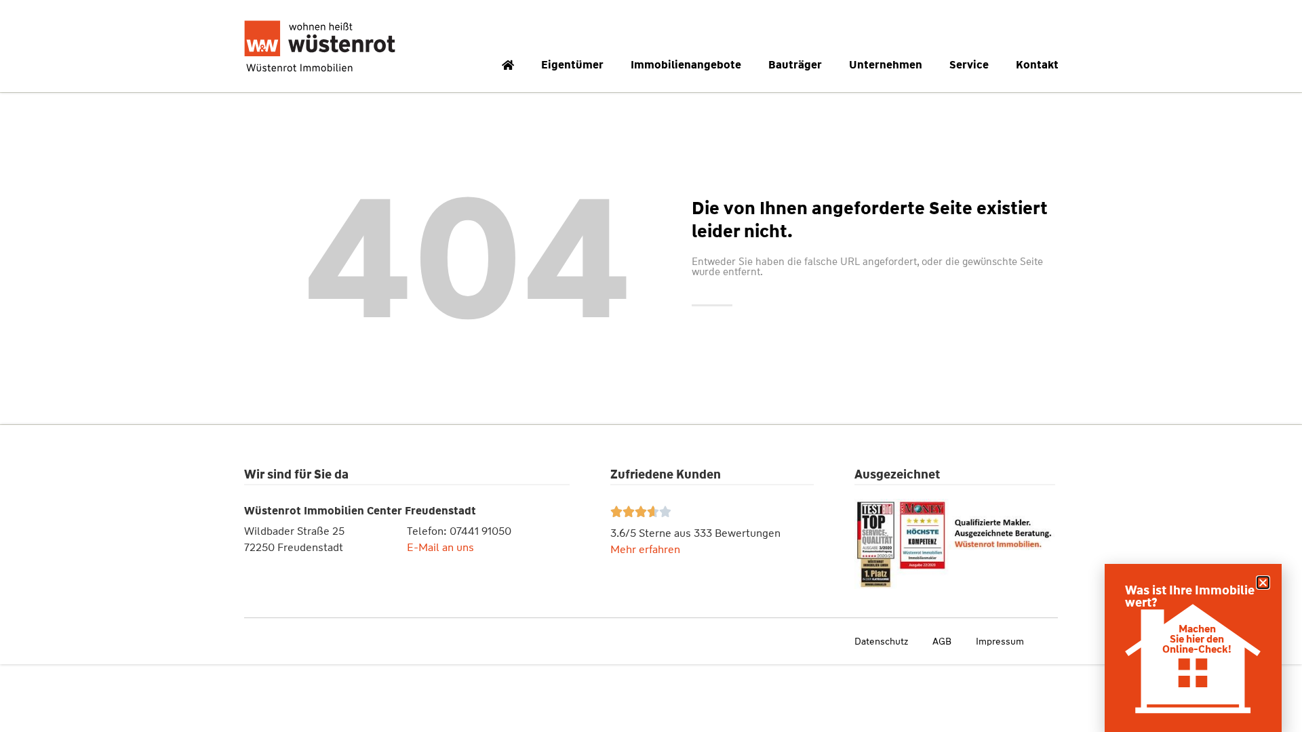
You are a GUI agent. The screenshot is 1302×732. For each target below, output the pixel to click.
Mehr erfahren (645, 549)
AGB (941, 641)
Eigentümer (572, 65)
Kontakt (1037, 65)
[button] (1263, 582)
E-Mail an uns (440, 547)
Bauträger (795, 65)
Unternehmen (885, 65)
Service (969, 65)
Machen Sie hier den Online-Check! (1196, 639)
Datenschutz (881, 641)
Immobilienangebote (686, 65)
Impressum (1000, 641)
